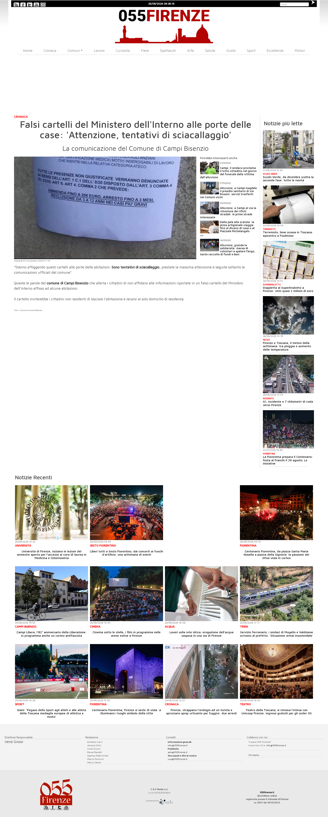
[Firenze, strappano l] (201, 671)
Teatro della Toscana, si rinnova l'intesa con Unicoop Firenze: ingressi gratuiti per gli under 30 (276, 711)
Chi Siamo (253, 755)
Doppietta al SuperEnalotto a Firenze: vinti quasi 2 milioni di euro (288, 289)
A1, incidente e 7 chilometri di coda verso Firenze (288, 403)
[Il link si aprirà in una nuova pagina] (166, 800)
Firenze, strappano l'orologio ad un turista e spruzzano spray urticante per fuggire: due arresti (201, 711)
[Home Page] (164, 25)
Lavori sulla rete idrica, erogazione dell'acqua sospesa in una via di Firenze (201, 633)
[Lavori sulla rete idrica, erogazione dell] (201, 593)
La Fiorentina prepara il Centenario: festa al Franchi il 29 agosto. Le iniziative (288, 460)
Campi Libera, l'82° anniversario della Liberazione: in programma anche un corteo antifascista (52, 633)
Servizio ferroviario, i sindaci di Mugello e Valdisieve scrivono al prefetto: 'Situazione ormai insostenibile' (276, 633)
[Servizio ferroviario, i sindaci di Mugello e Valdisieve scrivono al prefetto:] (276, 593)
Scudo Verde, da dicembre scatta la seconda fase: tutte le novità (288, 178)
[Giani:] (51, 671)
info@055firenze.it (178, 745)
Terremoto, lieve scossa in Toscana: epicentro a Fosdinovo (288, 233)
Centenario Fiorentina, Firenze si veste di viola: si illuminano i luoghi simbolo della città (126, 711)
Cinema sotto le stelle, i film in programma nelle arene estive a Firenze (127, 633)
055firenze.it (267, 792)
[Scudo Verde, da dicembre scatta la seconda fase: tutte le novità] (288, 149)
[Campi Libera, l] (51, 593)
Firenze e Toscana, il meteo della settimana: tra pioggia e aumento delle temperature (287, 346)
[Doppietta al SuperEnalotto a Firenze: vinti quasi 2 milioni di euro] (288, 260)
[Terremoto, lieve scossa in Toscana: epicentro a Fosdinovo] (288, 204)
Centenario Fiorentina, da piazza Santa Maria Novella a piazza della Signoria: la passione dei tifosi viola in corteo (276, 555)
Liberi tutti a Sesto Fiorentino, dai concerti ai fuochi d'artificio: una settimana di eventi (126, 553)
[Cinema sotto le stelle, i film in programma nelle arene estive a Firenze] (126, 593)
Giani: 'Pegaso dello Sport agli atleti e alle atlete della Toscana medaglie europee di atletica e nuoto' (51, 713)
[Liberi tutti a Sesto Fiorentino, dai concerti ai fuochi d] (126, 512)
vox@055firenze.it (177, 759)
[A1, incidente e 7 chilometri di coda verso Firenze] (288, 374)
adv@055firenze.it (177, 752)
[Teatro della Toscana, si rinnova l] (276, 671)
